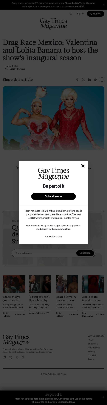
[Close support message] (83, 166)
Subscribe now (53, 196)
